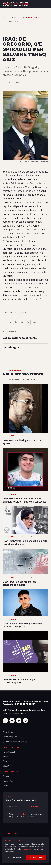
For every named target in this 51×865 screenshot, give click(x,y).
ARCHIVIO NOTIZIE (12, 17)
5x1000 (6, 766)
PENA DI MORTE (32, 17)
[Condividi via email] (34, 322)
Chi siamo (7, 776)
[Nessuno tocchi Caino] (15, 4)
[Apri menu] (45, 4)
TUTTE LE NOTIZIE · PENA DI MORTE (20, 379)
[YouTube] (12, 720)
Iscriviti (6, 756)
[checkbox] (7, 814)
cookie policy (28, 849)
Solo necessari (15, 857)
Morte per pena (10, 737)
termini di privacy (23, 814)
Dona (5, 761)
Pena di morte (9, 732)
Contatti (6, 785)
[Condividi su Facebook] (22, 322)
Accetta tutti (36, 857)
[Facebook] (18, 720)
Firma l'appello (10, 752)
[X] (5, 720)
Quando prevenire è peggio (15, 741)
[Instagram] (25, 720)
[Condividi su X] (28, 322)
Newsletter (8, 781)
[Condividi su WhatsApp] (15, 322)
